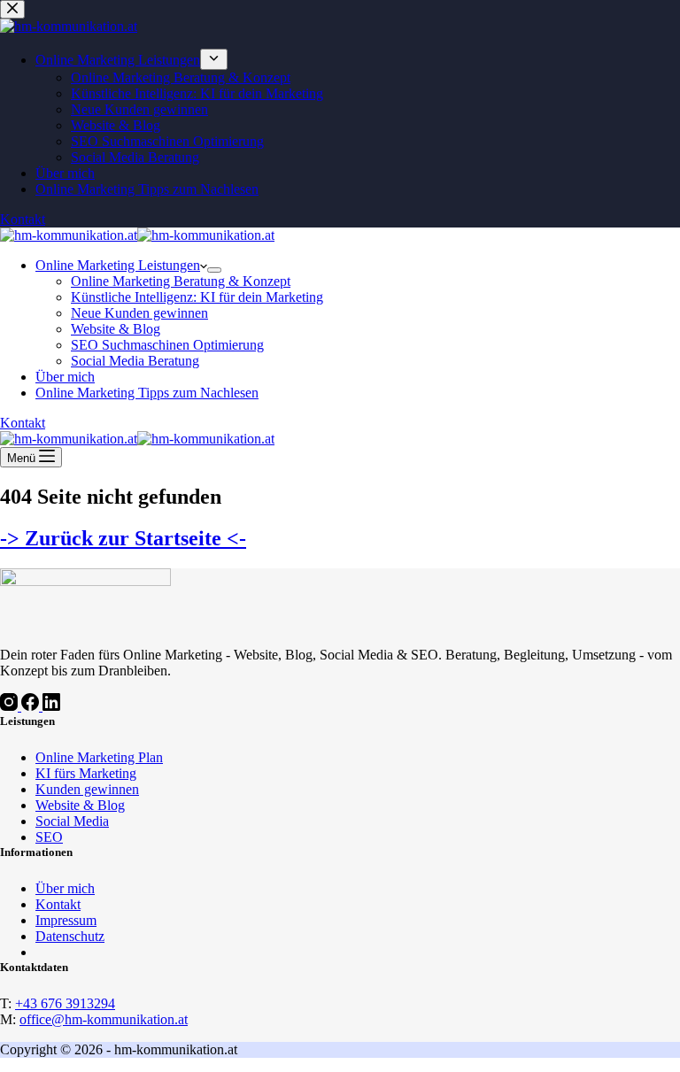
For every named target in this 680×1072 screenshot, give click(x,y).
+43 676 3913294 (65, 1003)
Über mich (65, 376)
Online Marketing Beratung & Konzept (180, 281)
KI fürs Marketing (85, 773)
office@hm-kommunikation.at (103, 1019)
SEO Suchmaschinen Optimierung (167, 344)
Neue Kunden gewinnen (139, 312)
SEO (49, 836)
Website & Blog (115, 328)
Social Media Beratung (135, 360)
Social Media (72, 821)
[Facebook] (31, 705)
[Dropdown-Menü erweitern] (214, 270)
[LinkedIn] (51, 705)
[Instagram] (10, 705)
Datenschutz (69, 936)
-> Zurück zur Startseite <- (123, 538)
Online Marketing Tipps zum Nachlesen (147, 392)
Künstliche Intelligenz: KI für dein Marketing (197, 297)
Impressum (66, 920)
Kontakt (22, 422)
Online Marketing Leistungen (117, 265)
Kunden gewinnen (87, 789)
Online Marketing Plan (99, 757)
